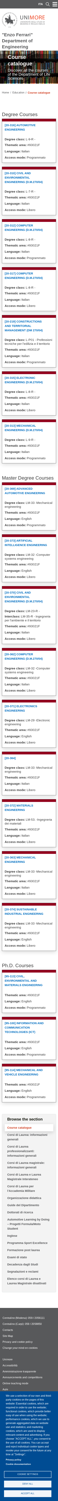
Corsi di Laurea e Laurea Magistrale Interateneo (24, 1177)
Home (5, 92)
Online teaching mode (15, 1383)
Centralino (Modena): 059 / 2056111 (24, 1318)
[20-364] (10, 758)
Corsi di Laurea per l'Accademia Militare (21, 1188)
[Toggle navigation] (55, 4)
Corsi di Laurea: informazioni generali (27, 1137)
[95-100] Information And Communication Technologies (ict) (24, 1028)
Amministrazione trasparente (19, 1371)
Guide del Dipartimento (23, 1205)
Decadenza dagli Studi (22, 1264)
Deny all (27, 1484)
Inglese (12, 1235)
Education (18, 92)
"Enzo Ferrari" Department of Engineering (17, 40)
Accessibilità (10, 1365)
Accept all (27, 1493)
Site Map (8, 1336)
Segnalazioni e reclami (22, 1271)
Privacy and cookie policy (18, 1341)
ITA (40, 4)
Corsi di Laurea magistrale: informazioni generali (26, 1165)
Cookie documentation (18, 1464)
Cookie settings (27, 1474)
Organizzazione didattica (24, 1198)
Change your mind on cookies (20, 1348)
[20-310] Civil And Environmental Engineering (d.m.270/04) (24, 178)
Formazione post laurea (23, 1250)
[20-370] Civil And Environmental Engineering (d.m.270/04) (24, 597)
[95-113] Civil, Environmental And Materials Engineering (24, 981)
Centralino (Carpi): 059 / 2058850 (22, 1324)
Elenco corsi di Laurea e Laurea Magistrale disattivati (26, 1281)
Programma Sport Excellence (27, 1243)
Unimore (8, 1359)
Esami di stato (17, 1257)
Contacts (8, 1330)
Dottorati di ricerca (20, 1212)
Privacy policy (13, 1460)
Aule (5, 1389)
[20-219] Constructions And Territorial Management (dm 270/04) (24, 326)
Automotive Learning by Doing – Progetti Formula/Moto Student (28, 1224)
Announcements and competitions (22, 1377)
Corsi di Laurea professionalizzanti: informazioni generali (21, 1151)
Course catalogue (19, 1127)
